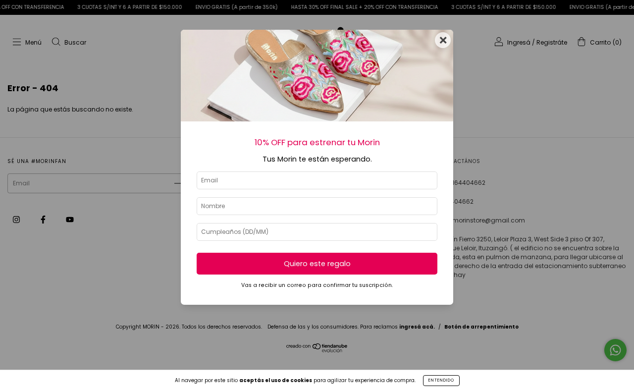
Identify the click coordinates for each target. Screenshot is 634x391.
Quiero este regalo (317, 264)
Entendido (441, 380)
